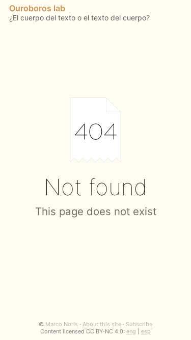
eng (131, 331)
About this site (102, 324)
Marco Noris (61, 324)
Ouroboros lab (37, 8)
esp (146, 331)
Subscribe (139, 324)
